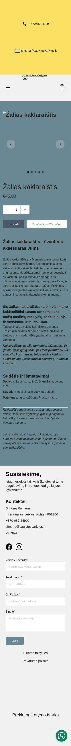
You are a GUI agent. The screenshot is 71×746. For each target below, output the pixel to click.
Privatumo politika (35, 661)
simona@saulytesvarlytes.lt (39, 50)
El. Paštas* (13, 594)
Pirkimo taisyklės (35, 653)
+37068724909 (39, 23)
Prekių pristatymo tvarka (35, 714)
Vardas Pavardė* (16, 560)
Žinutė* (10, 611)
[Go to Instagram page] (19, 546)
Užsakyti (14, 223)
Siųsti (14, 640)
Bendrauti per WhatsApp (46, 223)
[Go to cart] (62, 87)
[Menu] (8, 87)
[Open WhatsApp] (61, 736)
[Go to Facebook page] (9, 546)
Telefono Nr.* (14, 577)
